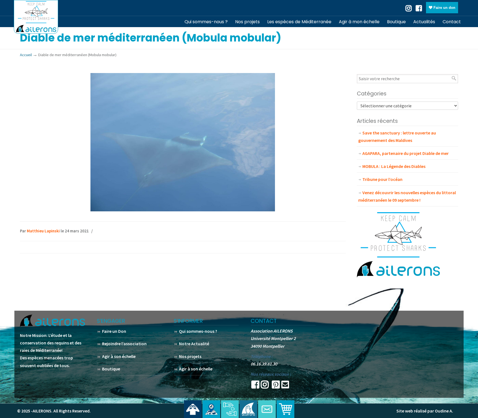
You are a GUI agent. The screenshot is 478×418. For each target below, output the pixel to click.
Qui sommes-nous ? (198, 331)
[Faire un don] (230, 409)
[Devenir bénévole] (248, 409)
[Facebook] (419, 8)
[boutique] (285, 409)
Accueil (26, 54)
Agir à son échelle (119, 356)
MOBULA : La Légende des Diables (393, 166)
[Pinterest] (276, 386)
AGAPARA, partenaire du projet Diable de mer (405, 153)
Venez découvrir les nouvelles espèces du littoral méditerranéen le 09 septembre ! (407, 196)
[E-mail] (285, 386)
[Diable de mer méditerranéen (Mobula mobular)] (182, 209)
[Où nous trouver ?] (193, 409)
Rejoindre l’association (124, 343)
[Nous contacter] (267, 409)
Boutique (111, 369)
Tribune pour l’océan (382, 179)
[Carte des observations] (211, 409)
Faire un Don (114, 331)
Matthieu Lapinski (43, 230)
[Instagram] (265, 386)
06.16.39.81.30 (264, 364)
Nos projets (190, 356)
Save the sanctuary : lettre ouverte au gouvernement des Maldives (397, 136)
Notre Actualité (194, 343)
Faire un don (443, 8)
